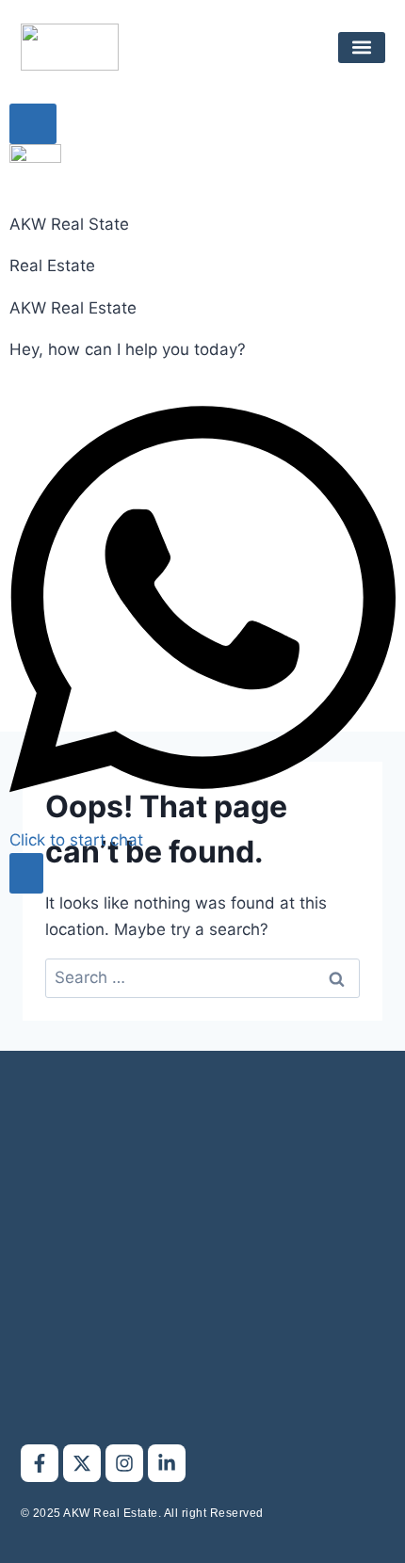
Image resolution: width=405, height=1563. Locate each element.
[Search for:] (202, 977)
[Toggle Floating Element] (26, 873)
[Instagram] (124, 1463)
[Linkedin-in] (167, 1463)
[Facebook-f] (39, 1463)
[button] (361, 47)
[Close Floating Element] (33, 124)
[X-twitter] (82, 1463)
